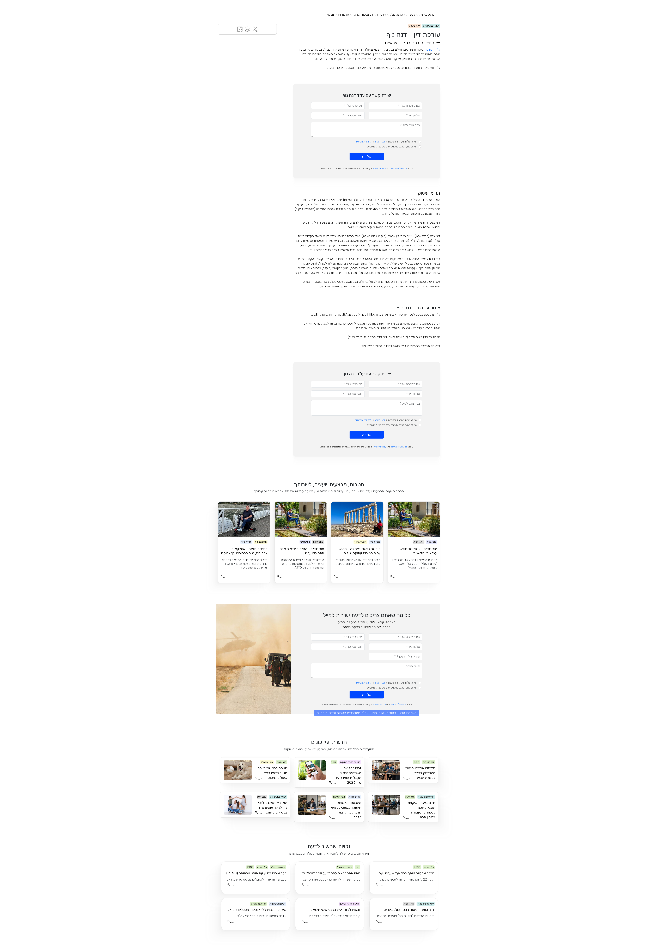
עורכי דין (381, 14)
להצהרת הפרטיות (363, 141)
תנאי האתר (380, 141)
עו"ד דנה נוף (432, 49)
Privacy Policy (379, 168)
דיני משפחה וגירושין (363, 14)
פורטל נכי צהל (426, 14)
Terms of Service (399, 168)
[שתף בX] (255, 29)
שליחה (366, 156)
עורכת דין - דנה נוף (338, 14)
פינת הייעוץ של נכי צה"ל (402, 14)
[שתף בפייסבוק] (239, 29)
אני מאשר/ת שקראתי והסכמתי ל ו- (386, 141)
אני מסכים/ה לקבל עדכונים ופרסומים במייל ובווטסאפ (392, 146)
